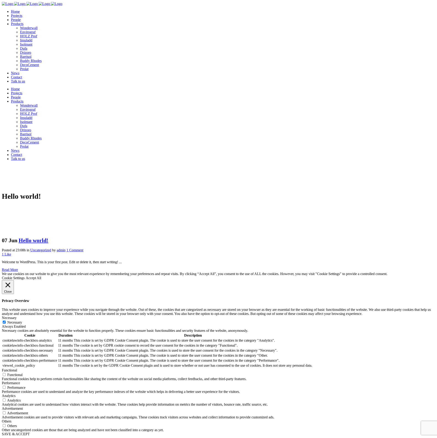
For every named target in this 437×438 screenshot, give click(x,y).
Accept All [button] (33, 278)
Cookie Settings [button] (13, 278)
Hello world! (33, 240)
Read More (10, 270)
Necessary (14, 322)
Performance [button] (11, 383)
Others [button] (6, 421)
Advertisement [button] (12, 408)
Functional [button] (9, 370)
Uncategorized (40, 250)
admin (61, 250)
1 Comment (74, 250)
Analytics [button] (8, 396)
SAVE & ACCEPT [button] (16, 434)
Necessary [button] (9, 318)
